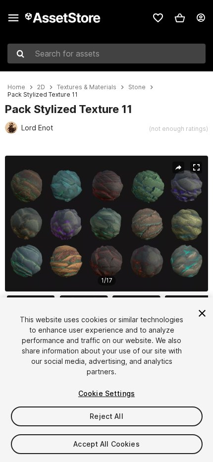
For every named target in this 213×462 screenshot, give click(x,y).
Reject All (106, 416)
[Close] (202, 313)
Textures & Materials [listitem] (86, 87)
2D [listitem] (41, 87)
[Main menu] (13, 18)
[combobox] (106, 53)
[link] (158, 18)
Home (16, 87)
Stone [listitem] (137, 87)
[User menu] (201, 18)
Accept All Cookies (106, 444)
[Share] (178, 167)
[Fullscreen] (196, 167)
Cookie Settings (106, 393)
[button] (180, 18)
